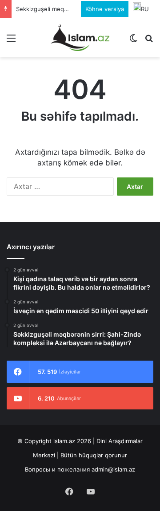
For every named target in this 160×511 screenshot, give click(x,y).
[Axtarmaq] (148, 41)
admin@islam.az (113, 469)
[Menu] (11, 41)
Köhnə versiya (104, 8)
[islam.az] (80, 37)
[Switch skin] (133, 41)
